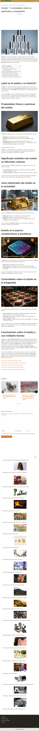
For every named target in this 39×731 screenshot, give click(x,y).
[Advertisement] (19, 22)
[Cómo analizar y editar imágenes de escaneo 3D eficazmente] (20, 690)
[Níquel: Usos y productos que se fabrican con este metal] (20, 492)
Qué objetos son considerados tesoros (10, 673)
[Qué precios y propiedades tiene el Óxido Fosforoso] (20, 566)
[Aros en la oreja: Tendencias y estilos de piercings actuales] (20, 641)
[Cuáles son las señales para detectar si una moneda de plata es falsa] (20, 480)
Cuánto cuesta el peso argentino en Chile (10, 533)
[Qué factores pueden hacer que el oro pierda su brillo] (20, 603)
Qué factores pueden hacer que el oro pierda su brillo (13, 608)
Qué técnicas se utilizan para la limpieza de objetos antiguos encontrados (16, 620)
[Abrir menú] (34, 1)
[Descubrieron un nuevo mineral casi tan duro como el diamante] (20, 466)
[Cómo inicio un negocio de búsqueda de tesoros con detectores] (20, 516)
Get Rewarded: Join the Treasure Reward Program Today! (12, 367)
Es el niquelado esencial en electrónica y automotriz (12, 559)
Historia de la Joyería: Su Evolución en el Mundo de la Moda (14, 660)
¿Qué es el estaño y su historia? (8, 67)
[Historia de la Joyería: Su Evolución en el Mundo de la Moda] (20, 654)
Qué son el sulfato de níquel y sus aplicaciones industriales (14, 708)
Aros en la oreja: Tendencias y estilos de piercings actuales (14, 647)
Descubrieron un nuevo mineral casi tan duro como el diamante (15, 472)
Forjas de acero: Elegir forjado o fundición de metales (11, 360)
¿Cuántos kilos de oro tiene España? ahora (11, 547)
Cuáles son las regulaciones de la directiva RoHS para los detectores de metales (18, 684)
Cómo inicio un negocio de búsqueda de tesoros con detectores (15, 522)
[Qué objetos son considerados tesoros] (20, 667)
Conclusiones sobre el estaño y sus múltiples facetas (11, 76)
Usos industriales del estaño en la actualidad (10, 72)
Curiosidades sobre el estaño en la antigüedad (10, 75)
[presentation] (9, 387)
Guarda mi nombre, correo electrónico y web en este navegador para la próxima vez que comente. (18, 433)
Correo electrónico (18, 430)
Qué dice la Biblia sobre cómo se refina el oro (11, 510)
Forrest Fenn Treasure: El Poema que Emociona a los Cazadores (13, 362)
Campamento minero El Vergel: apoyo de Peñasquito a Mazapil (14, 597)
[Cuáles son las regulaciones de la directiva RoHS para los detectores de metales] (20, 679)
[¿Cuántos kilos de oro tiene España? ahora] (20, 540)
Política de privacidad (5, 720)
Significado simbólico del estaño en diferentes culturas (11, 71)
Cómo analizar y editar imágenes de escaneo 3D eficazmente (14, 695)
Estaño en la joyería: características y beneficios (11, 74)
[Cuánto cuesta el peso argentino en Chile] (20, 528)
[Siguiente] (36, 392)
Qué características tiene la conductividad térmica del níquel (9, 396)
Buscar (35, 457)
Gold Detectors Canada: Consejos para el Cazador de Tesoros (13, 369)
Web (28, 430)
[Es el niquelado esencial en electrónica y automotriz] (20, 553)
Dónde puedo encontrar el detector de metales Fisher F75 (13, 635)
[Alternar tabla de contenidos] (19, 66)
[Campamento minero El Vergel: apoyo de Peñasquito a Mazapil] (20, 591)
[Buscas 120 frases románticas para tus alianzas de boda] (20, 578)
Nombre (3, 430)
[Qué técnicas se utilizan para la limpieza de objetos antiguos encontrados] (20, 614)
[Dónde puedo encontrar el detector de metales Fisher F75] (20, 627)
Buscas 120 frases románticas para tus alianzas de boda (13, 584)
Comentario (3, 414)
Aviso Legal (3, 717)
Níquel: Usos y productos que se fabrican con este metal (13, 497)
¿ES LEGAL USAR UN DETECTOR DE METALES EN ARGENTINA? (16, 460)
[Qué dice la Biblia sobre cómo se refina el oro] (20, 504)
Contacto (3, 722)
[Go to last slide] (3, 392)
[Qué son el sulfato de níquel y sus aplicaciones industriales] (20, 702)
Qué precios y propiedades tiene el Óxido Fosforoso (12, 572)
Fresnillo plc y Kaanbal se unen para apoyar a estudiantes (12, 365)
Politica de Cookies (5, 718)
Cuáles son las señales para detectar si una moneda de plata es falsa (16, 486)
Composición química (7, 70)
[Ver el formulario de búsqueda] (37, 1)
